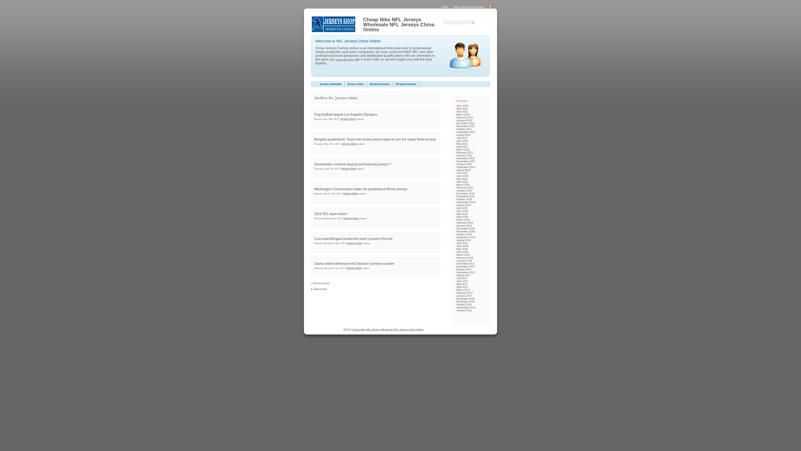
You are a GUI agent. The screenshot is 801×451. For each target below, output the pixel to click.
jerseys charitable (330, 84)
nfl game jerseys (379, 84)
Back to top (320, 289)
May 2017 (462, 284)
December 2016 (465, 298)
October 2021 (464, 129)
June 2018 (462, 246)
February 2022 (464, 117)
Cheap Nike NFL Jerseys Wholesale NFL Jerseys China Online (388, 329)
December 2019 (465, 193)
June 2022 (462, 105)
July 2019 (461, 208)
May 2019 (462, 214)
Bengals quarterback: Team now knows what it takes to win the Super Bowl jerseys (375, 139)
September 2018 (465, 237)
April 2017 (462, 287)
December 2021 (465, 123)
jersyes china (356, 84)
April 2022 (462, 111)
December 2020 (465, 158)
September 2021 (465, 132)
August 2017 (463, 275)
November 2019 (465, 196)
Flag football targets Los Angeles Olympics (345, 114)
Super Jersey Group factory (468, 7)
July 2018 (461, 243)
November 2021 (465, 126)
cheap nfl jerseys (344, 59)
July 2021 (461, 138)
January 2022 (464, 120)
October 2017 (464, 269)
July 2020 (461, 173)
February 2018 (464, 257)
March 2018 (463, 254)
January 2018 (464, 260)
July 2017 (461, 278)
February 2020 (464, 187)
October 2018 (464, 234)
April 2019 (462, 216)
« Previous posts (320, 283)
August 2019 (463, 205)
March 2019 (463, 219)
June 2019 (462, 211)
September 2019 (465, 202)
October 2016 (464, 304)
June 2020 (462, 176)
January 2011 (464, 310)
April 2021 (462, 146)
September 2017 (465, 272)
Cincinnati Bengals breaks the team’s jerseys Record (353, 239)
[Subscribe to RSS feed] (490, 7)
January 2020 (464, 190)
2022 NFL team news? (331, 214)
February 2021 (464, 152)
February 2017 (464, 292)
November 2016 (465, 301)
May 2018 (462, 249)
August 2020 (463, 170)
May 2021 (462, 143)
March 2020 (463, 184)
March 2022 (463, 114)
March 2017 (463, 290)
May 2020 (462, 178)
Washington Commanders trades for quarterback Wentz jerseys (360, 189)
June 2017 (462, 281)
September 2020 (465, 167)
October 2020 (464, 164)
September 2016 (465, 307)
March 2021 (463, 149)
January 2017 (464, 295)
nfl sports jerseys (405, 84)
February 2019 (464, 222)
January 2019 (464, 225)
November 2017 (465, 266)
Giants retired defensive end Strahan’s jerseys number (354, 263)
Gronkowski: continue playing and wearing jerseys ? (352, 164)
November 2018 (465, 231)
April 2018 (462, 252)
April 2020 (462, 181)
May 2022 (462, 108)
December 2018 (465, 228)
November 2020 (465, 161)
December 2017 (465, 263)
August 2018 (463, 240)
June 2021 (462, 140)
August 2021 (463, 135)
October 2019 (464, 199)
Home (444, 7)
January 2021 (464, 155)
